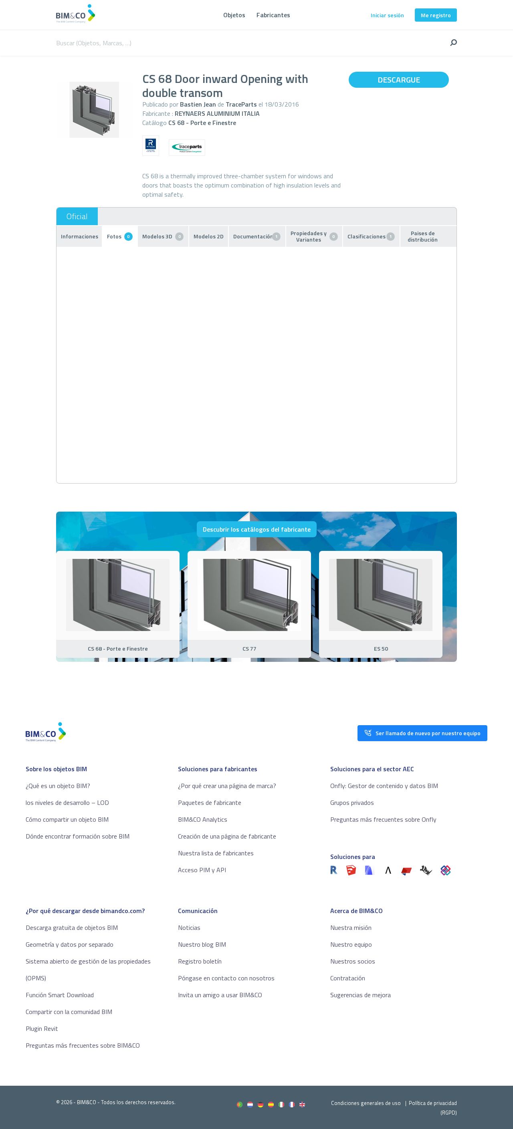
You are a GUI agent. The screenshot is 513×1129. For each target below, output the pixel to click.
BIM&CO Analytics (202, 819)
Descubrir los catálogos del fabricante (257, 529)
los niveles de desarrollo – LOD (67, 802)
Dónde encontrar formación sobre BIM (77, 836)
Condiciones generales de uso (366, 1103)
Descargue (399, 79)
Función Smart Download (60, 995)
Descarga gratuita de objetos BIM (72, 927)
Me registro (436, 15)
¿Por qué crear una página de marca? (227, 785)
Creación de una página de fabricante (227, 836)
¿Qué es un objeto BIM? (58, 785)
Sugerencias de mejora (360, 995)
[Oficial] (77, 216)
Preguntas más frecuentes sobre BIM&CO (83, 1045)
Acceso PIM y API (202, 870)
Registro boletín (200, 961)
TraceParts (241, 104)
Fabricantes (273, 15)
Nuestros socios (352, 961)
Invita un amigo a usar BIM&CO (220, 995)
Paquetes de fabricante (209, 802)
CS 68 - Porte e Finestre (202, 122)
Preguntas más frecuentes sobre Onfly (383, 819)
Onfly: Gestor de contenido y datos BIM (384, 785)
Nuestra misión (351, 927)
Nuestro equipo (351, 944)
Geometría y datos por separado (69, 944)
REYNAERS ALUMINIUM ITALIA (217, 113)
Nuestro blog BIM (202, 944)
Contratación (347, 978)
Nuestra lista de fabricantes (216, 853)
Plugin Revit (42, 1028)
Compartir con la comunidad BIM (69, 1011)
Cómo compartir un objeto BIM (67, 819)
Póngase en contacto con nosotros (226, 978)
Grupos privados (352, 802)
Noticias (189, 927)
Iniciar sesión (387, 15)
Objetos (234, 15)
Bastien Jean (198, 104)
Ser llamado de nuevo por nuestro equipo (428, 733)
